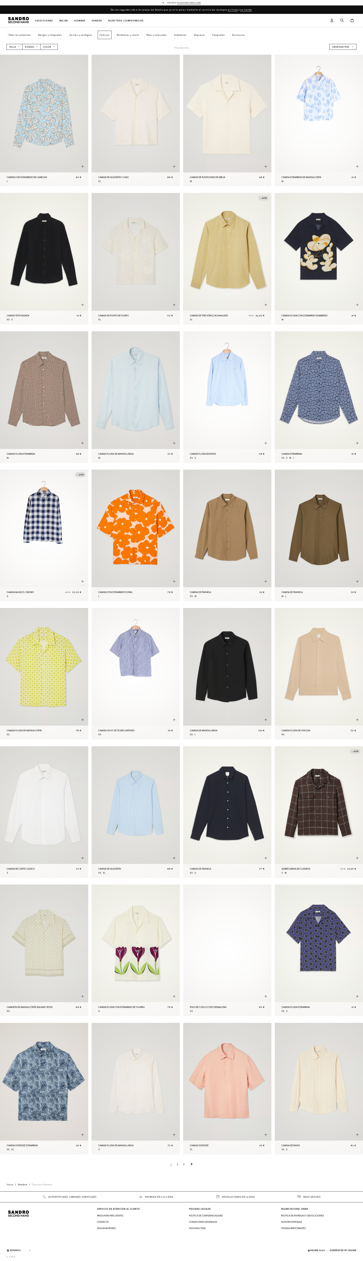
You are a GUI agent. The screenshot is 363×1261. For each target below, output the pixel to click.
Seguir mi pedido (106, 1228)
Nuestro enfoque (291, 1222)
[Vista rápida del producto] (82, 167)
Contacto (103, 1222)
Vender (97, 20)
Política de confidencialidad (206, 1215)
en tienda (246, 9)
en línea (233, 9)
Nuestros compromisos (126, 20)
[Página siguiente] (192, 1164)
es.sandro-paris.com (189, 3)
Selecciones (44, 20)
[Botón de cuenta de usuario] (332, 20)
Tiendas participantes (293, 1228)
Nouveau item (197, 1228)
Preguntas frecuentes (110, 1215)
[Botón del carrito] (352, 20)
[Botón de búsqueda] (342, 20)
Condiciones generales (203, 1222)
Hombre (79, 20)
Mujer (63, 20)
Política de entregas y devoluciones (302, 1215)
